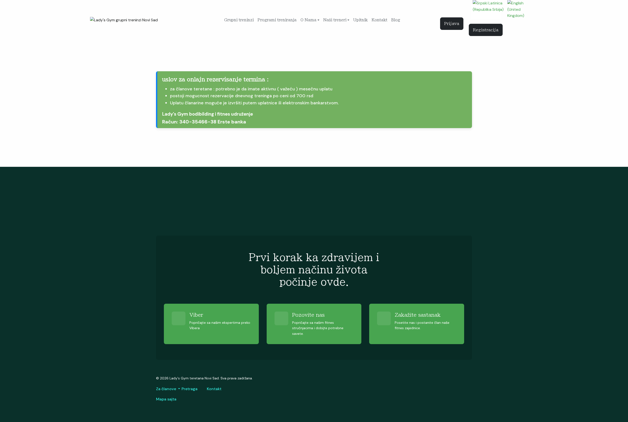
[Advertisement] (303, 201)
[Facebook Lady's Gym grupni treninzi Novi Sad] (445, 10)
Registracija (485, 30)
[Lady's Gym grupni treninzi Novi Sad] (124, 19)
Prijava (451, 23)
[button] (310, 20)
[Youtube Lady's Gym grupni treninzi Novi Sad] (459, 10)
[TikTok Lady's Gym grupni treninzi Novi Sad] (466, 10)
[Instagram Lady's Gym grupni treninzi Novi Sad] (452, 10)
